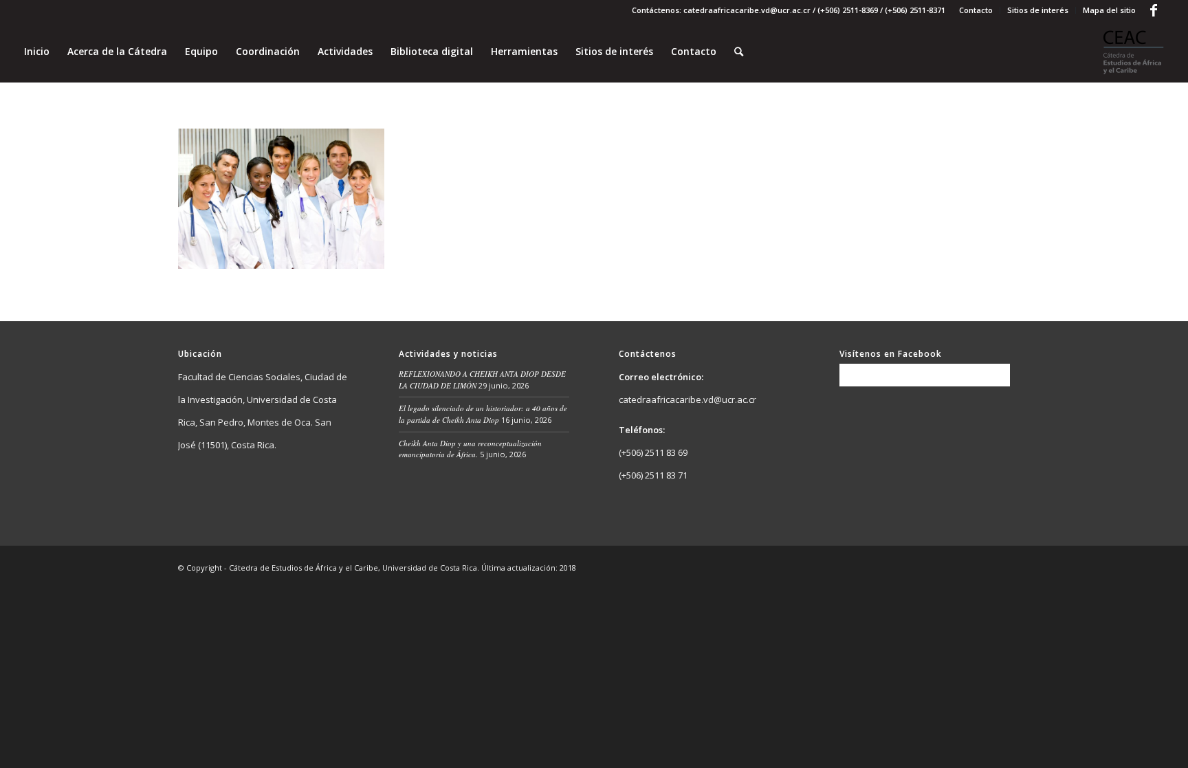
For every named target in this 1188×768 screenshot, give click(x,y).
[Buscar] (738, 52)
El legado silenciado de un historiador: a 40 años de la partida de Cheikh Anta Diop (483, 414)
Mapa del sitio (1109, 10)
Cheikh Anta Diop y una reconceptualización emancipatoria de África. (470, 449)
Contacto (976, 10)
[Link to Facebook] (1153, 10)
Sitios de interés (1037, 10)
